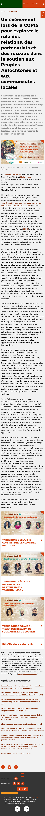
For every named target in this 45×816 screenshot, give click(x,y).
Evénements (6, 11)
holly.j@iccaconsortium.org (27, 674)
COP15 (25, 229)
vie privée (36, 797)
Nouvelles (15, 11)
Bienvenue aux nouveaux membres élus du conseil (21, 724)
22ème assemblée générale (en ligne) (16, 753)
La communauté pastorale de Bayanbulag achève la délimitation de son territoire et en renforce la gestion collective (22, 737)
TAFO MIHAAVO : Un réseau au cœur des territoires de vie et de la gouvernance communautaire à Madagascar (21, 717)
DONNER (22, 789)
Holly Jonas (25, 177)
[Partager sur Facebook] (3, 767)
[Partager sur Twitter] (9, 767)
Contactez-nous (7, 779)
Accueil (5, 4)
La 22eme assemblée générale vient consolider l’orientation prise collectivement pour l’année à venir (20, 701)
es (43, 16)
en (43, 12)
